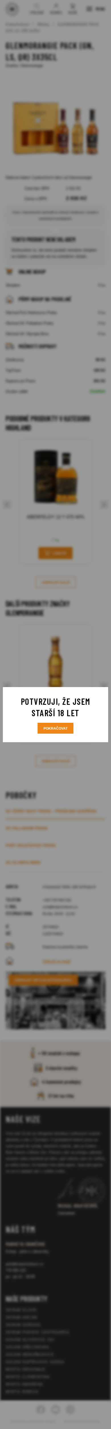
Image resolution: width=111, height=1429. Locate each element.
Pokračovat (55, 728)
